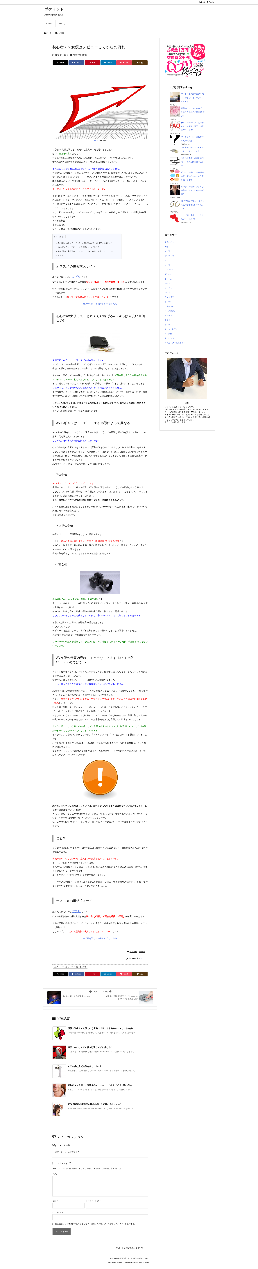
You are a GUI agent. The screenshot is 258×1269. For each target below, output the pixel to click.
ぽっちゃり (169, 256)
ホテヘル (168, 279)
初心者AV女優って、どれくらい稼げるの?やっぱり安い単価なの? (83, 243)
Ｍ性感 (167, 292)
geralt (96, 140)
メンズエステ (170, 311)
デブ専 (167, 251)
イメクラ (168, 288)
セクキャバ (169, 306)
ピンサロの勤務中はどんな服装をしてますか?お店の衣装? (193, 190)
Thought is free (143, 1262)
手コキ (167, 320)
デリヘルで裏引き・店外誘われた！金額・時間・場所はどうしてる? (192, 126)
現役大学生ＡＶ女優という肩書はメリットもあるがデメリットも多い (101, 1028)
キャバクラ (169, 338)
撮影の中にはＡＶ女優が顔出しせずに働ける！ (90, 1047)
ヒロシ (143, 958)
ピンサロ (168, 301)
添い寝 (167, 324)
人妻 (166, 247)
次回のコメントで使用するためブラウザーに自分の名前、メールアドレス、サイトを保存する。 (95, 1224)
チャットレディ (171, 329)
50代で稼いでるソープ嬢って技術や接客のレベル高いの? (192, 205)
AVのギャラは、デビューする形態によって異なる (77, 247)
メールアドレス (93, 1201)
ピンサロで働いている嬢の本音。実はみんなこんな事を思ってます (192, 176)
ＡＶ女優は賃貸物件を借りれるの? (84, 1066)
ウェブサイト (58, 1212)
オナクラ (168, 315)
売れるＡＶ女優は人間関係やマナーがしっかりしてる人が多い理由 (100, 1085)
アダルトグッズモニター (175, 343)
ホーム (48, 33)
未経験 (142, 951)
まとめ (59, 255)
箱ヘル (167, 283)
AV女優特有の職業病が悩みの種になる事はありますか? (94, 1104)
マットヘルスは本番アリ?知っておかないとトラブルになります (193, 98)
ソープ (167, 265)
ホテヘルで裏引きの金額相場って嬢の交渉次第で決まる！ (192, 162)
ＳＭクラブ (169, 297)
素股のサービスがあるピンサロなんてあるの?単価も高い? (193, 112)
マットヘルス (170, 269)
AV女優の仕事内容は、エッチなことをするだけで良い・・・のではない (86, 251)
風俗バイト (169, 242)
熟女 (166, 260)
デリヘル (168, 274)
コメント (56, 1174)
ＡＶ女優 (60, 33)
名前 (55, 1201)
